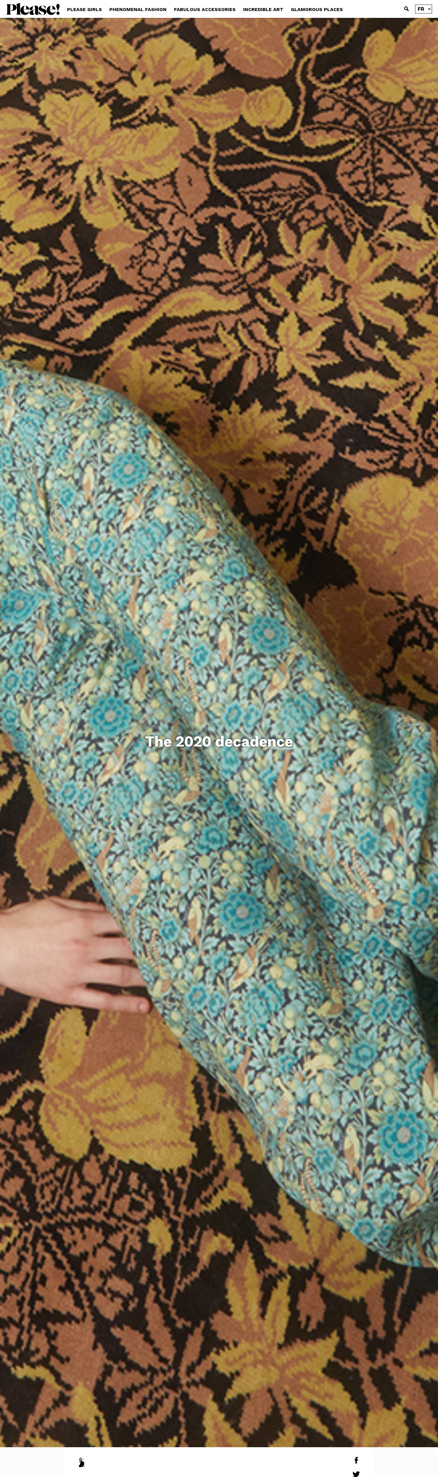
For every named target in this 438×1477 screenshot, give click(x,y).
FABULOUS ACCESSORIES (205, 9)
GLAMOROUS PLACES (317, 9)
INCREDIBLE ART (263, 9)
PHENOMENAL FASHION (138, 9)
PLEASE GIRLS (84, 9)
